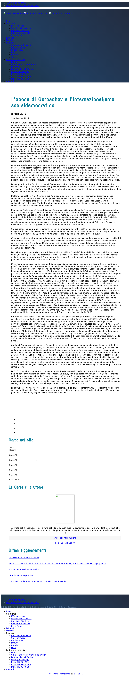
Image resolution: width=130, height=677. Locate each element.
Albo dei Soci (17, 35)
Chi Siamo (11, 23)
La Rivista (16, 62)
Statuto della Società (21, 28)
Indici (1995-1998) (20, 79)
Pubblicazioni (17, 50)
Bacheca (10, 42)
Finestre (10, 40)
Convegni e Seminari (21, 45)
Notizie (14, 55)
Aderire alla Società (20, 33)
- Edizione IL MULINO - (65, 543)
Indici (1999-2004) (21, 76)
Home (9, 21)
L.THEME (78, 674)
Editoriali (10, 38)
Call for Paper (18, 47)
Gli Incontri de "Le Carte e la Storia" (28, 655)
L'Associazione (18, 26)
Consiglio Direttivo (20, 30)
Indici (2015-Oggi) (20, 71)
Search (12, 450)
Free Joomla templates (58, 674)
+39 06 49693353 (16, 3)
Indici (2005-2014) (20, 74)
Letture (14, 52)
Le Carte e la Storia (15, 59)
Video (13, 57)
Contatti (10, 81)
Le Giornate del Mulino (22, 69)
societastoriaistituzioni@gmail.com (22, 5)
